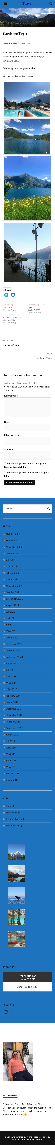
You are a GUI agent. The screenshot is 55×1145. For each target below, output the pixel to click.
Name (7, 422)
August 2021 (12, 605)
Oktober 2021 (13, 592)
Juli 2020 (10, 670)
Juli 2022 (10, 560)
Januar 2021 (12, 637)
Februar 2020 (12, 695)
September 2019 (14, 728)
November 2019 (14, 715)
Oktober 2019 (13, 721)
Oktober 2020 (13, 650)
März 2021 (11, 631)
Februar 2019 (12, 773)
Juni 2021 (11, 618)
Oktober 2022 (13, 553)
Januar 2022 (12, 579)
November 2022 (14, 547)
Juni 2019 (11, 747)
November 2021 (14, 585)
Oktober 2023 (13, 534)
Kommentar (11, 395)
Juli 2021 (10, 611)
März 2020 (11, 689)
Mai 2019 (10, 754)
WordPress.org (14, 825)
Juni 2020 (11, 676)
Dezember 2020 (14, 644)
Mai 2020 (10, 683)
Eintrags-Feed (13, 812)
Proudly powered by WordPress (21, 1137)
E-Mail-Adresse (12, 435)
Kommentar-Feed (15, 819)
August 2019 (12, 734)
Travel (27, 3)
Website (8, 449)
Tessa (28, 43)
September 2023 (14, 540)
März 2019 (11, 767)
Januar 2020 (12, 702)
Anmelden (11, 806)
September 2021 (14, 598)
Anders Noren (35, 1140)
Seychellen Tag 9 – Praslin (13, 317)
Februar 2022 (12, 573)
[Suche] (48, 4)
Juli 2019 (10, 741)
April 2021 (11, 624)
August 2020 (12, 663)
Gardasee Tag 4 (8, 304)
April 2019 (11, 760)
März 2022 (11, 566)
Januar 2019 (12, 780)
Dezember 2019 (14, 708)
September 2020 (14, 657)
